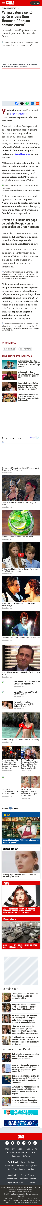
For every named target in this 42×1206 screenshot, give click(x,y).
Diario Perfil (10, 1149)
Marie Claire (32, 1149)
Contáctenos (11, 1179)
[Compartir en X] (22, 103)
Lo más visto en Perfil (16, 1049)
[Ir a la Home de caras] (10, 4)
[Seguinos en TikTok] (24, 1143)
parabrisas (21, 919)
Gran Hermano (18, 113)
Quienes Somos (27, 1175)
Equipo (33, 1179)
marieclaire (21, 849)
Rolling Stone (31, 1165)
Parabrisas (30, 1152)
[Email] (37, 103)
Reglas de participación (16, 1182)
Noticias (21, 1149)
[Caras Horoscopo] (21, 1125)
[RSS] (29, 1143)
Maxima (31, 1169)
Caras (23, 1162)
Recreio (22, 1169)
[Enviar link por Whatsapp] (27, 103)
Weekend (20, 1152)
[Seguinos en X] (18, 1143)
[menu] (3, 3)
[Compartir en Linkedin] (32, 103)
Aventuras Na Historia (14, 1165)
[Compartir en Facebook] (16, 103)
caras (21, 883)
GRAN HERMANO (9, 349)
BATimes (26, 1156)
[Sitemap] (35, 1143)
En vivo (36, 3)
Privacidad (23, 1179)
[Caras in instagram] (7, 1143)
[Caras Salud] (21, 1114)
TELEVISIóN (6, 8)
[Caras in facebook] (12, 1143)
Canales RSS (13, 1175)
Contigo (31, 1162)
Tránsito (32, 1182)
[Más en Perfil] (15, 808)
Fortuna (10, 1152)
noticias (21, 815)
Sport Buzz (12, 1169)
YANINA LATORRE (25, 349)
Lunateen (16, 1156)
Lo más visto (10, 989)
